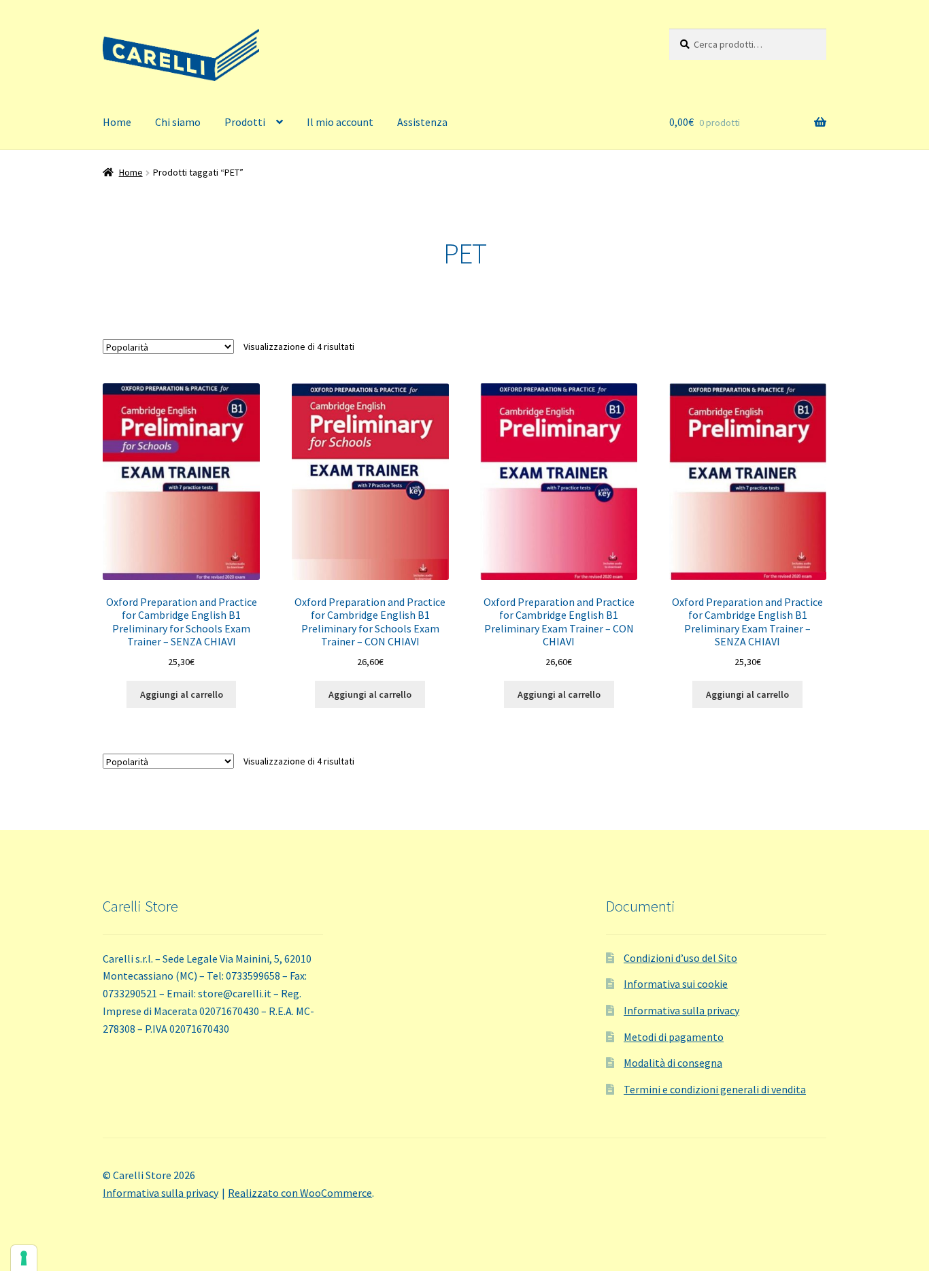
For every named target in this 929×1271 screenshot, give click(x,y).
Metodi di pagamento (674, 1037)
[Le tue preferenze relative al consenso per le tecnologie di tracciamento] (24, 1258)
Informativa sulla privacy (681, 1010)
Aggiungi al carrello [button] (181, 694)
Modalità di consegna (673, 1062)
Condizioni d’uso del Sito (680, 958)
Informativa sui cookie (676, 984)
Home (117, 122)
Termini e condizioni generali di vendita (715, 1089)
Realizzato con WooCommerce (300, 1193)
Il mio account (340, 122)
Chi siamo (178, 122)
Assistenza (422, 122)
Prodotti (244, 122)
